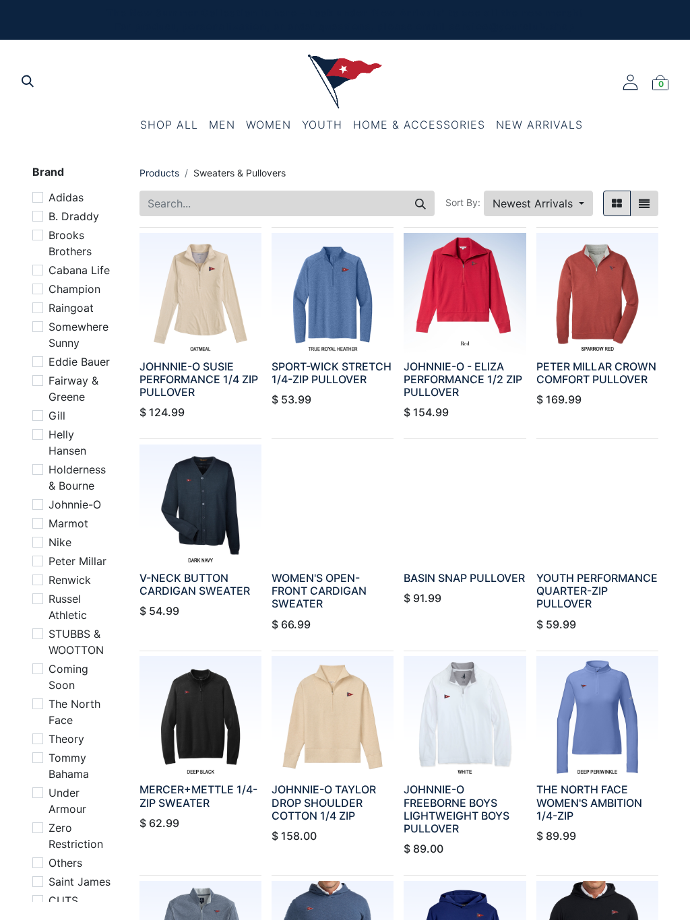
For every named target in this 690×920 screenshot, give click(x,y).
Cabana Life (79, 270)
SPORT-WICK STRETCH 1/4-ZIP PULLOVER (331, 373)
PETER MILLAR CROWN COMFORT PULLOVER (596, 373)
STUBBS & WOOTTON (76, 642)
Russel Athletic (68, 607)
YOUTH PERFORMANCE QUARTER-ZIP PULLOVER (597, 590)
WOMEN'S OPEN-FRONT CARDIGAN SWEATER (319, 590)
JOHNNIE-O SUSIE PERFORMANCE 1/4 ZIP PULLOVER (198, 379)
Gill (57, 415)
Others (65, 862)
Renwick (70, 580)
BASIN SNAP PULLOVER (464, 578)
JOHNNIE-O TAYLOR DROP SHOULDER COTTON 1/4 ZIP (324, 802)
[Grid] (617, 203)
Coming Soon (68, 677)
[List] (644, 203)
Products (159, 172)
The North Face (74, 712)
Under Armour (67, 801)
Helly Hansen (67, 442)
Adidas (66, 197)
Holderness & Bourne (77, 477)
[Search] (420, 203)
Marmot (68, 523)
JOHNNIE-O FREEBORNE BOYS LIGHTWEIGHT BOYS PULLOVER (456, 809)
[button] (538, 203)
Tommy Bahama (69, 766)
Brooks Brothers (70, 243)
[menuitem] (169, 124)
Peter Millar (77, 561)
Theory (66, 739)
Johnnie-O (75, 504)
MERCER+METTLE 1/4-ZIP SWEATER (198, 796)
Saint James (80, 881)
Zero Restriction (76, 836)
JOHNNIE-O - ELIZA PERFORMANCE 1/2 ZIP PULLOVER (463, 379)
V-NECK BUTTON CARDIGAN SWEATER (194, 584)
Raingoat (71, 308)
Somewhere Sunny (78, 335)
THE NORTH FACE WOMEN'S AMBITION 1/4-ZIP (589, 802)
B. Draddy (74, 216)
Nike (60, 542)
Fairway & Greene (73, 388)
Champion (74, 289)
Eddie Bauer (79, 361)
